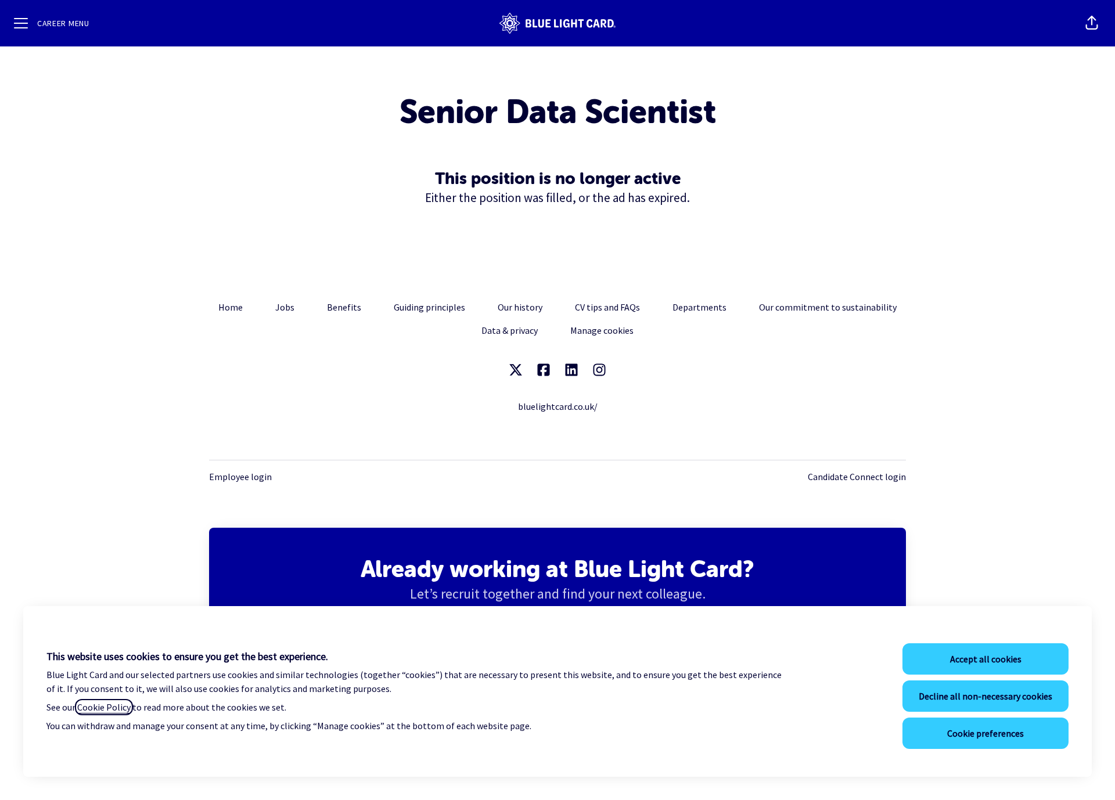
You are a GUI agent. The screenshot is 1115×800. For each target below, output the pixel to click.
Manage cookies (602, 330)
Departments (699, 307)
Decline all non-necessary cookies (985, 696)
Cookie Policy (104, 707)
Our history (520, 307)
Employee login (240, 476)
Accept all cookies (986, 659)
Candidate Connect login (857, 476)
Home (230, 307)
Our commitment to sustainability (828, 307)
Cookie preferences (985, 733)
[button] (1092, 23)
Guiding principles (429, 307)
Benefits (344, 307)
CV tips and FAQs (607, 307)
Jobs (284, 307)
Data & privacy (509, 330)
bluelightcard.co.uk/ (558, 406)
